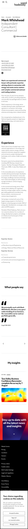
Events (3, 459)
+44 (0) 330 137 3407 (7, 63)
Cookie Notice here (8, 508)
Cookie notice (5, 467)
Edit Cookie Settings (7, 470)
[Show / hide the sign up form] (14, 434)
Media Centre (5, 446)
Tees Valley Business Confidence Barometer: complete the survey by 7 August (12, 382)
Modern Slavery (6, 476)
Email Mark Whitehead (8, 67)
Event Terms (5, 484)
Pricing (3, 449)
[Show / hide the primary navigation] (3, 2)
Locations (4, 453)
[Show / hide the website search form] (6, 2)
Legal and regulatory (7, 473)
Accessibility (5, 487)
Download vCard (6, 70)
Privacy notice (5, 464)
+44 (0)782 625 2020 (7, 65)
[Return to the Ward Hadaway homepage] (20, 4)
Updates (8, 374)
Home (2, 17)
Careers (3, 456)
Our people (8, 17)
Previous (3, 343)
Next (25, 343)
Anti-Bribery (5, 481)
